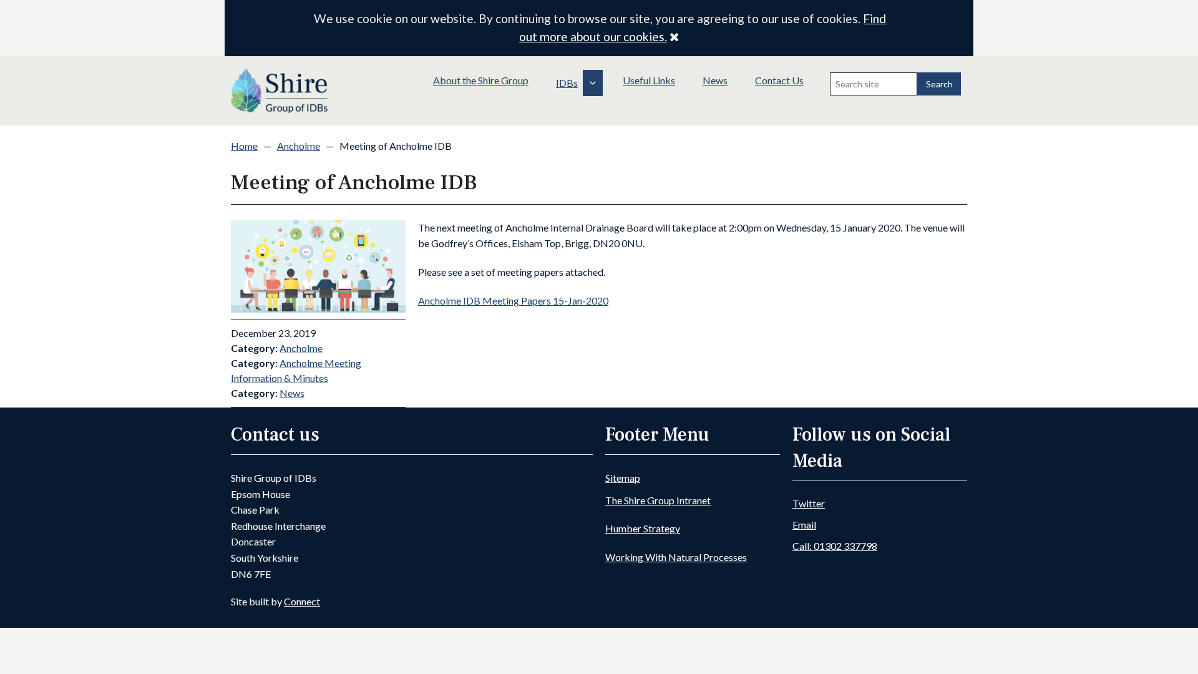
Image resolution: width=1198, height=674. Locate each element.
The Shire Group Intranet (658, 500)
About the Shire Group (480, 80)
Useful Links (649, 80)
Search (939, 84)
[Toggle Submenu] (593, 83)
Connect (302, 601)
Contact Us (779, 80)
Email (804, 524)
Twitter (808, 503)
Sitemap (622, 478)
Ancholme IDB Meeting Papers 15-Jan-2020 (513, 300)
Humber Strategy (642, 528)
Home (244, 146)
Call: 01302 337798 (834, 546)
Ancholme (298, 146)
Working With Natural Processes (676, 557)
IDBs (567, 83)
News (715, 80)
